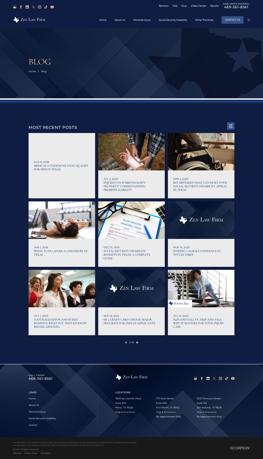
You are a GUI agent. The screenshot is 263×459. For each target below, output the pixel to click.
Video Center (198, 6)
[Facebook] (21, 7)
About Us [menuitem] (120, 20)
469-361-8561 (236, 7)
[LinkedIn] (27, 7)
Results (214, 6)
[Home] (29, 20)
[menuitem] (17, 453)
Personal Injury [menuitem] (142, 20)
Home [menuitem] (102, 20)
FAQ (175, 6)
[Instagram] (39, 7)
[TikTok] (45, 7)
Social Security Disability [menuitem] (173, 20)
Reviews (163, 6)
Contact (33, 425)
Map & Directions (125, 412)
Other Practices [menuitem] (204, 20)
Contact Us (232, 19)
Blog (184, 6)
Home (32, 398)
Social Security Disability (42, 418)
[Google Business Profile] (14, 7)
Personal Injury (37, 411)
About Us (34, 405)
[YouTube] (52, 7)
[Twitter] (33, 7)
